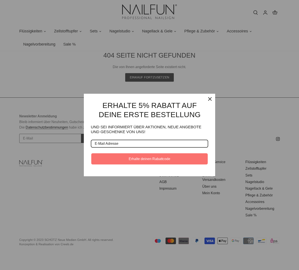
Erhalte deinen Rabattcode (149, 159)
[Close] (210, 99)
